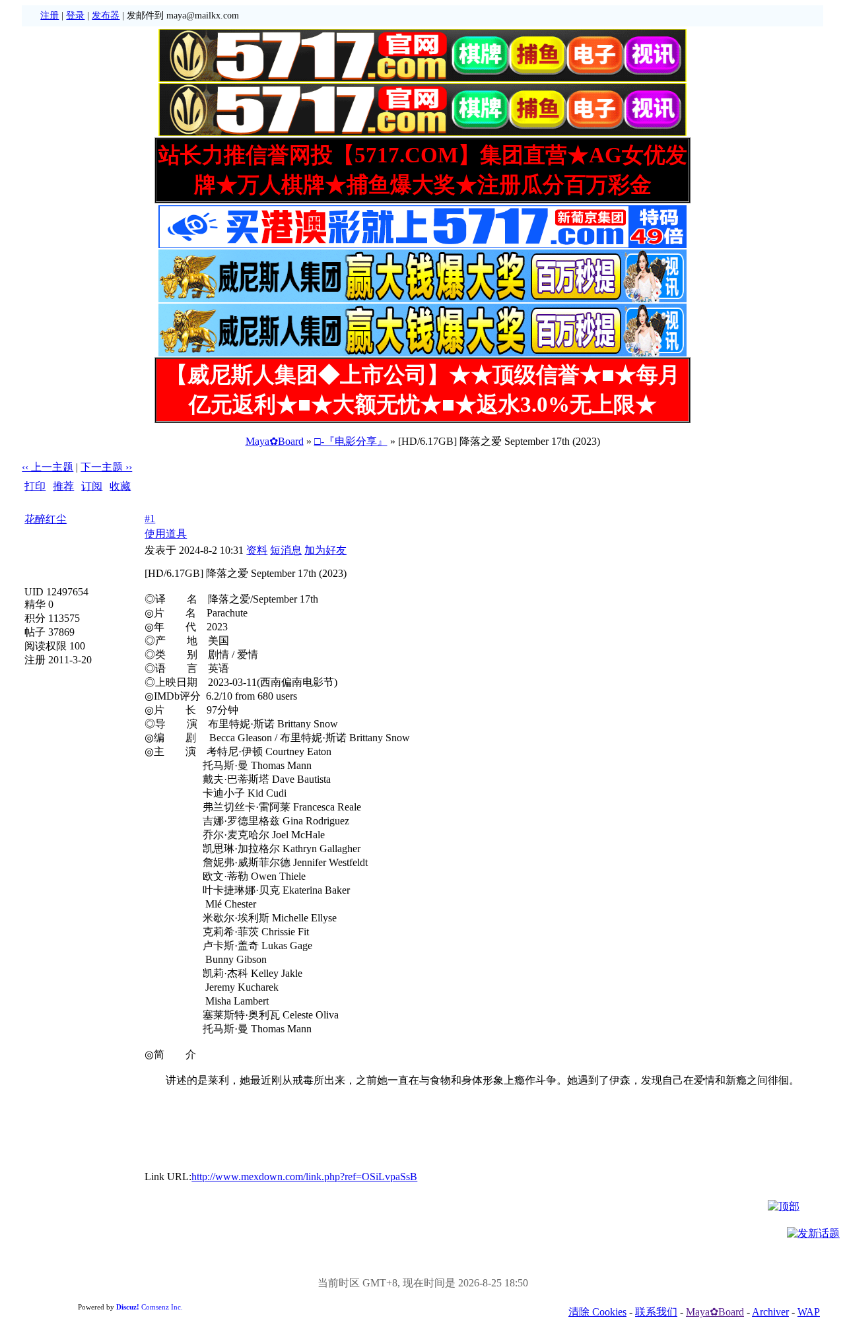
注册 (49, 15)
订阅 (91, 486)
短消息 (286, 550)
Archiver (770, 1311)
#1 (150, 518)
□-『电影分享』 (351, 441)
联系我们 (656, 1311)
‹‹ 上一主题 (47, 467)
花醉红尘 (45, 519)
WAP (808, 1311)
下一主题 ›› (106, 467)
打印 (35, 486)
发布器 (105, 15)
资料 (256, 550)
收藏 (120, 486)
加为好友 (325, 550)
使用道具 (166, 533)
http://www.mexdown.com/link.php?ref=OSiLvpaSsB (304, 1176)
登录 (75, 15)
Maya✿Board (275, 441)
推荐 (63, 486)
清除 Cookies (597, 1311)
